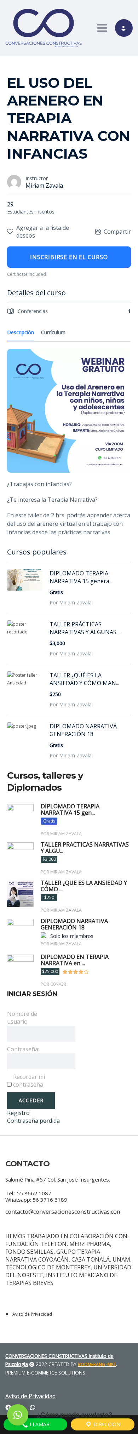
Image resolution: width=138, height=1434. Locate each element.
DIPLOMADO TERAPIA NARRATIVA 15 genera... (81, 577)
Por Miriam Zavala (71, 602)
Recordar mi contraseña (29, 1080)
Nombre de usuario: (22, 1017)
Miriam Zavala (44, 185)
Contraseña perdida (33, 1121)
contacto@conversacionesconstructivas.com (63, 1212)
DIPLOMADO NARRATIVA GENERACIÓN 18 (83, 730)
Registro (18, 1113)
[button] (17, 1415)
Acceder (31, 1100)
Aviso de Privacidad (32, 1314)
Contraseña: (23, 1049)
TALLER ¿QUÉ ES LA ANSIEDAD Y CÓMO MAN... (84, 679)
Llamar (39, 1424)
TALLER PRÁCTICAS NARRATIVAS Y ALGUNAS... (85, 628)
